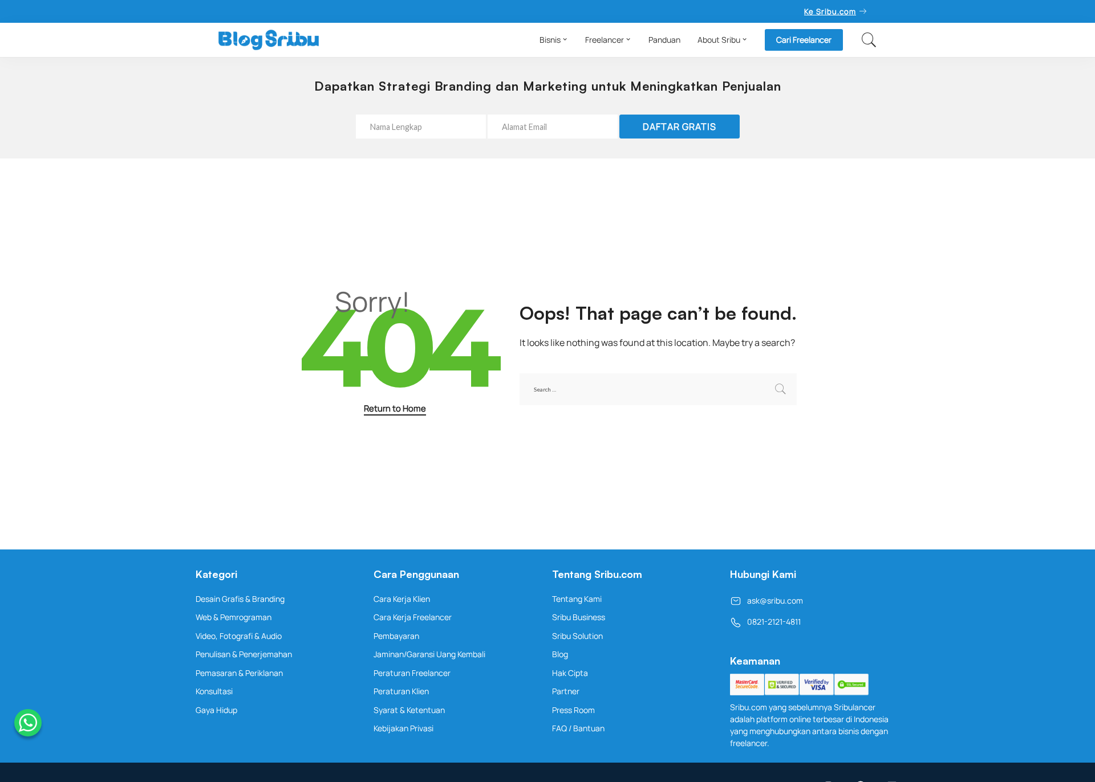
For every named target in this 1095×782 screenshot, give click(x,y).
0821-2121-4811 (774, 621)
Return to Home (395, 408)
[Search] (869, 40)
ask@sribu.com (775, 600)
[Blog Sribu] (269, 39)
